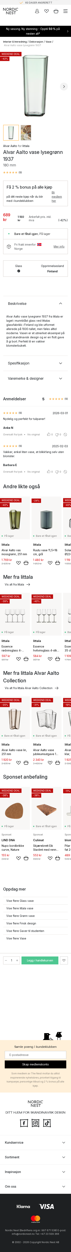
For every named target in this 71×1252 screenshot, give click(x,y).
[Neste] (64, 87)
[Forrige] (7, 87)
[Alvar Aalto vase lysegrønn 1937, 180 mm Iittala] (35, 86)
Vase (48, 41)
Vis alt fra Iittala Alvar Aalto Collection (28, 688)
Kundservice (14, 1142)
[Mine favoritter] (46, 11)
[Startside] (10, 11)
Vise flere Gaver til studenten (25, 931)
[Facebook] (24, 1122)
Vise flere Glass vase (20, 900)
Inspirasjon (13, 1172)
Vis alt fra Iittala (14, 584)
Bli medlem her (57, 196)
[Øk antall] (17, 960)
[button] (12, 172)
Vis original (33, 434)
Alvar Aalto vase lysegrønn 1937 (22, 45)
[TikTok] (47, 1122)
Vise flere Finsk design (21, 923)
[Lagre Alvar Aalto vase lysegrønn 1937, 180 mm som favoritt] (64, 960)
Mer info (59, 246)
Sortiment (12, 1157)
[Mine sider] (37, 11)
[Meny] (65, 11)
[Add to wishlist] (18, 562)
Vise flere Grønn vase (20, 915)
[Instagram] (35, 1122)
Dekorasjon (36, 41)
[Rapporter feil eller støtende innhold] (65, 434)
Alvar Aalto (10, 146)
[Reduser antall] (6, 960)
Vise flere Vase (16, 938)
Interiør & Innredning (15, 41)
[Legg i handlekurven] (26, 562)
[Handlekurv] (56, 11)
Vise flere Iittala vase (19, 908)
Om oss (10, 1186)
